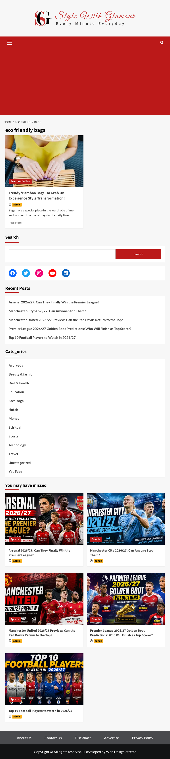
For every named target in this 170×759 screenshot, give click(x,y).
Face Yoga (16, 401)
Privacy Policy (142, 738)
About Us (24, 738)
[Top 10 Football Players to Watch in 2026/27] (44, 679)
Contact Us (53, 738)
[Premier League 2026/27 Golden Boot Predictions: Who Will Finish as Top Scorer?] (126, 599)
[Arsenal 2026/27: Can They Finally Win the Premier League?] (44, 519)
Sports (13, 436)
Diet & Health (19, 383)
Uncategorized (20, 463)
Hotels (14, 410)
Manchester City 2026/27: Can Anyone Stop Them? (47, 311)
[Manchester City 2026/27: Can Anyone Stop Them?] (126, 519)
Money (14, 418)
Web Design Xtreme (121, 751)
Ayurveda (16, 365)
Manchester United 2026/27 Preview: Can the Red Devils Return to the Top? (66, 320)
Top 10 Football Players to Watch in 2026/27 (42, 337)
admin (17, 205)
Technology (17, 445)
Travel (13, 454)
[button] (9, 42)
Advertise (111, 738)
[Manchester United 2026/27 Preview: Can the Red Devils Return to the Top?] (44, 599)
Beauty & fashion (20, 181)
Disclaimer (83, 738)
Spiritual (15, 427)
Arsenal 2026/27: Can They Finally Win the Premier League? (54, 302)
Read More (15, 222)
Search (12, 237)
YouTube (15, 471)
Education (16, 392)
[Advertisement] (85, 82)
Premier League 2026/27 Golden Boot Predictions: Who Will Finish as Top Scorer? (70, 329)
